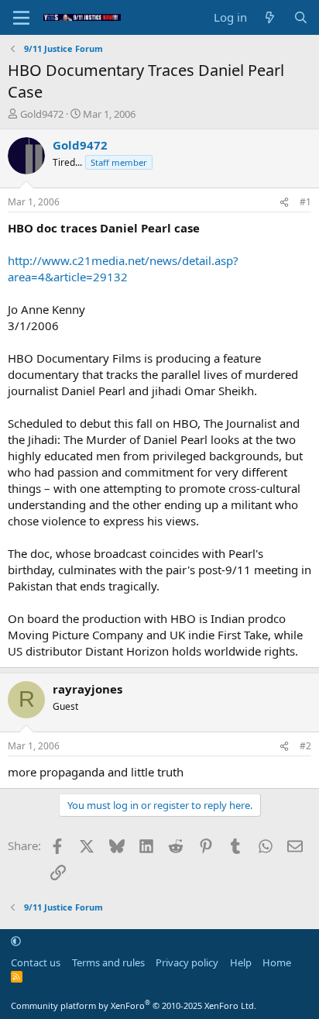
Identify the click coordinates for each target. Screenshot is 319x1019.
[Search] (301, 17)
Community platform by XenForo (133, 1005)
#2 (305, 745)
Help (241, 962)
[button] (16, 940)
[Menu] (21, 17)
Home (276, 962)
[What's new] (270, 17)
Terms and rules (108, 962)
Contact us (35, 962)
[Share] (284, 203)
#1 (305, 201)
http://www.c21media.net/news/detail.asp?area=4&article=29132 (123, 268)
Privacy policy (187, 962)
